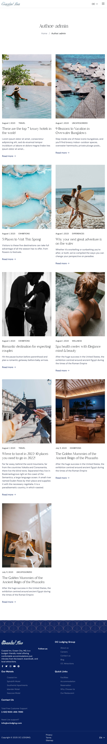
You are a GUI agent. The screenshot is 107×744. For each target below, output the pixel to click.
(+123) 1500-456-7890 (12, 712)
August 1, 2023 (8, 123)
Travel (22, 123)
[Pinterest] (19, 666)
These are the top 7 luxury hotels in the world (26, 130)
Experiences (78, 233)
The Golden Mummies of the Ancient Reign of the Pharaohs (77, 456)
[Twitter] (6, 666)
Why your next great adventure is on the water (79, 241)
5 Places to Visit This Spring (21, 239)
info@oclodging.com (11, 723)
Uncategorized (80, 123)
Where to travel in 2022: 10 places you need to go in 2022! (25, 456)
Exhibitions (24, 233)
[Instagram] (10, 666)
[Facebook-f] (2, 666)
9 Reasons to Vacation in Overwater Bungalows (73, 130)
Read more (8, 156)
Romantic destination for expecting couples (26, 348)
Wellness (77, 341)
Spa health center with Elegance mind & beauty (78, 348)
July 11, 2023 (61, 448)
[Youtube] (14, 666)
